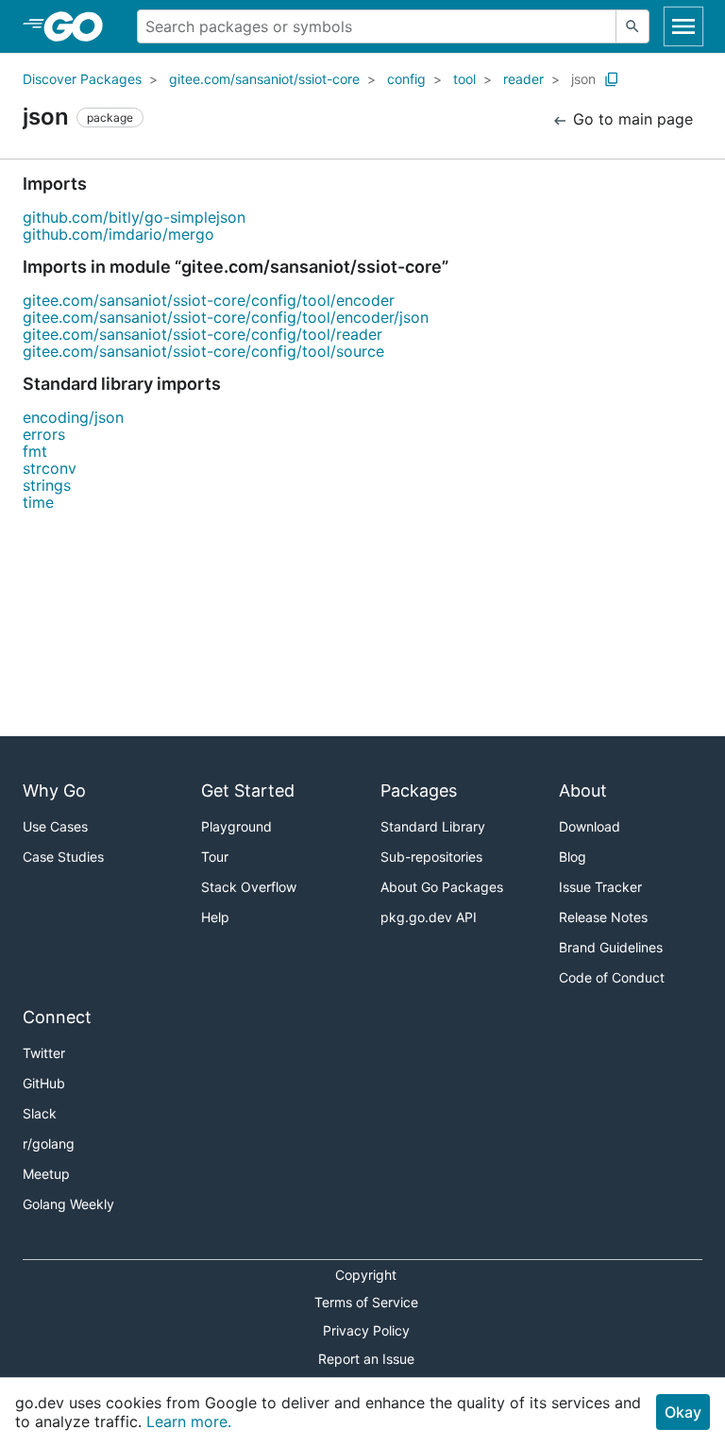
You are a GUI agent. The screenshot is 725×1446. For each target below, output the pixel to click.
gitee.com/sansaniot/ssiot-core (264, 79)
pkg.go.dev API (428, 917)
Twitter (44, 1053)
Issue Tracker (600, 887)
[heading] (80, 26)
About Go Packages (441, 887)
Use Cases (55, 826)
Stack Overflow (248, 887)
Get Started (248, 790)
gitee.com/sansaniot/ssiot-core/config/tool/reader (202, 334)
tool (464, 79)
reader (523, 79)
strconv (49, 468)
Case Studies (63, 857)
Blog (572, 857)
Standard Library (432, 826)
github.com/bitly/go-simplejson (134, 217)
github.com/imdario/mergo (118, 234)
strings (47, 485)
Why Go (54, 790)
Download (589, 826)
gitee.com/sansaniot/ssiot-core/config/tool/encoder (209, 300)
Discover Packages (82, 79)
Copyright (365, 1275)
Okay (683, 1412)
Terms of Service (366, 1302)
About (583, 790)
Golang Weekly (68, 1204)
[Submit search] (632, 26)
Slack (40, 1113)
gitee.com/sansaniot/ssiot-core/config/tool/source (203, 351)
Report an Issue (366, 1359)
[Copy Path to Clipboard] (611, 79)
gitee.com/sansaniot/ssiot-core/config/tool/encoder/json (226, 317)
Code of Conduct (612, 977)
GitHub (44, 1083)
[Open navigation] (683, 26)
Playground (236, 826)
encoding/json (73, 417)
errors (44, 434)
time (38, 502)
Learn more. (188, 1421)
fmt (35, 451)
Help (215, 917)
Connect (57, 1017)
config (406, 79)
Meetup (46, 1174)
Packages (418, 790)
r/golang (49, 1143)
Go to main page (630, 118)
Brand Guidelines (611, 947)
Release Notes (603, 917)
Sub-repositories (431, 857)
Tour (214, 857)
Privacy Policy (366, 1330)
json (583, 79)
